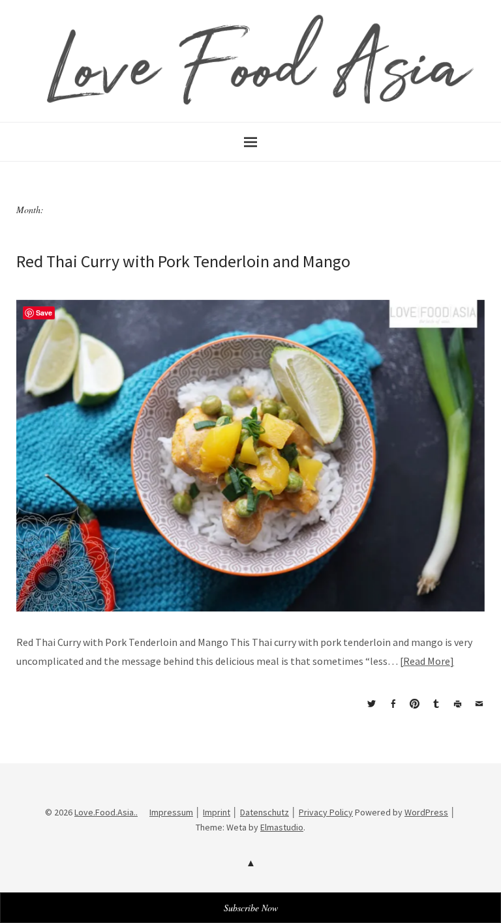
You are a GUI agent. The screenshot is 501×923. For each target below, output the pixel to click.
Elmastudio (281, 827)
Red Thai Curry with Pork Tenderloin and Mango (183, 261)
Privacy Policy (326, 812)
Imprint (216, 812)
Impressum (171, 812)
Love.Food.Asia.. (106, 812)
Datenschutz (264, 812)
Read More (426, 660)
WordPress (426, 812)
